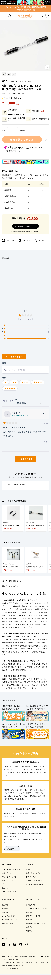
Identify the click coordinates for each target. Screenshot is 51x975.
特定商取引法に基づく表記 (35, 923)
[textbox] (25, 370)
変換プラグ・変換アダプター (21, 81)
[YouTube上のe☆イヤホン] (3, 944)
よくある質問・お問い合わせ (36, 908)
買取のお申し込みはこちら (25, 226)
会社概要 (5, 905)
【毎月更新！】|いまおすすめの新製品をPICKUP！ (13, 707)
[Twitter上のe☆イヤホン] (9, 944)
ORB (4, 81)
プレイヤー (6, 884)
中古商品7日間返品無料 (34, 884)
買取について (31, 869)
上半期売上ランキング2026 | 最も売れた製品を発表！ (37, 725)
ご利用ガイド (12, 849)
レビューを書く (16, 357)
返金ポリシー (31, 927)
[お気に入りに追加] (45, 139)
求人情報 (5, 908)
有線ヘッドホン (7, 880)
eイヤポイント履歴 (9, 916)
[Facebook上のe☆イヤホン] (20, 944)
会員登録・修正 (7, 923)
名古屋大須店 (9, 202)
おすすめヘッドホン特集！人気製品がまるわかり (13, 725)
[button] (12, 97)
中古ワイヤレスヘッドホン (11, 891)
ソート (17, 400)
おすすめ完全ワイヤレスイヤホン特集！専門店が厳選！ (37, 707)
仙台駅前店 (8, 208)
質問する (22, 459)
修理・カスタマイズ (33, 873)
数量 (3, 130)
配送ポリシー (31, 931)
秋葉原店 (7, 190)
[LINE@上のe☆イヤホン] (14, 944)
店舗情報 (5, 912)
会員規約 (29, 912)
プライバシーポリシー (34, 916)
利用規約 (29, 919)
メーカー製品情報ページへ (12, 581)
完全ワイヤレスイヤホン (11, 869)
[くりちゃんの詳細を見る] (43, 414)
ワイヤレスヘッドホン (10, 877)
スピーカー (6, 888)
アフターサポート (32, 877)
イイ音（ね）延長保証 (34, 880)
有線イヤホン (7, 873)
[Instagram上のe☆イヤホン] (26, 944)
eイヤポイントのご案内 (10, 919)
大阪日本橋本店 (10, 196)
